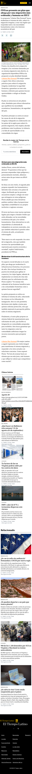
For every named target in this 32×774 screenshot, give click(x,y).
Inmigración (4, 7)
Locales (4, 461)
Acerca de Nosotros (18, 758)
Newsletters (16, 750)
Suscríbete (23, 2)
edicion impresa (6, 392)
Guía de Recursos (6, 762)
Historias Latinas (6, 758)
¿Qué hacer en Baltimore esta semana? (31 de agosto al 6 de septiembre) (12, 428)
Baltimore (5, 423)
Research (28, 735)
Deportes (15, 739)
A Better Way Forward (9, 78)
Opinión (15, 743)
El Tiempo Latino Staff (7, 32)
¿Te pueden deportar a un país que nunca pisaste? (15, 603)
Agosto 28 (6, 394)
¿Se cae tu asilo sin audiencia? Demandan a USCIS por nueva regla (15, 559)
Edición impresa (17, 754)
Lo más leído (16, 746)
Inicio (2, 735)
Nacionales (16, 735)
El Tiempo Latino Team (8, 442)
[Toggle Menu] (29, 3)
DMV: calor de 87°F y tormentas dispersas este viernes (12, 506)
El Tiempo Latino (6, 405)
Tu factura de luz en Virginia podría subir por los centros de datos (12, 465)
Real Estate (4, 754)
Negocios (4, 750)
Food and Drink (5, 743)
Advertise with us (17, 762)
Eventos (3, 746)
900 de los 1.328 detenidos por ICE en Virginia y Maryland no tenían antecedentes (16, 647)
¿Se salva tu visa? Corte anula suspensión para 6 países (13, 690)
